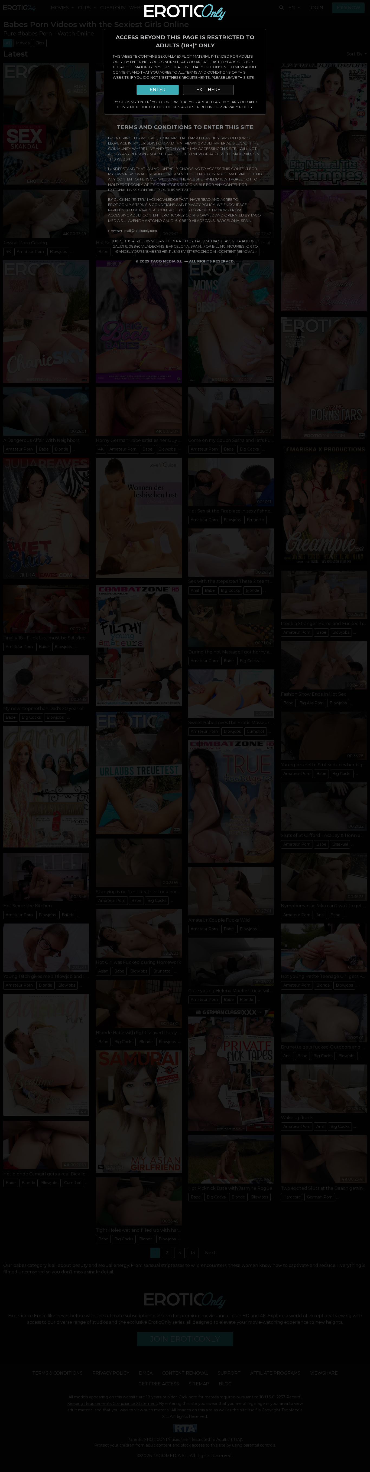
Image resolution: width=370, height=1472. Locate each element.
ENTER (157, 89)
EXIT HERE (208, 89)
